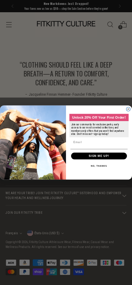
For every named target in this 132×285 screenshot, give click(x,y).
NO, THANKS (99, 166)
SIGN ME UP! (99, 155)
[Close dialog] (128, 109)
